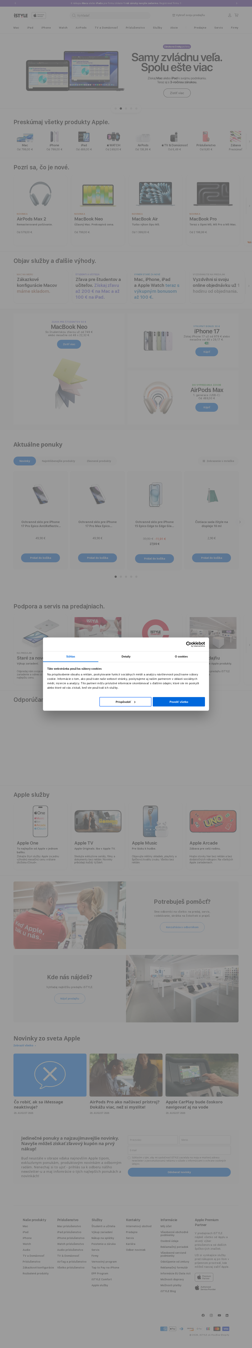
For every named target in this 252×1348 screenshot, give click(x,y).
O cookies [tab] (181, 656)
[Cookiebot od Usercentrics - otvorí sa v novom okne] (189, 644)
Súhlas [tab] (70, 656)
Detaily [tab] (126, 656)
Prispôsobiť (123, 701)
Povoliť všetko (179, 701)
